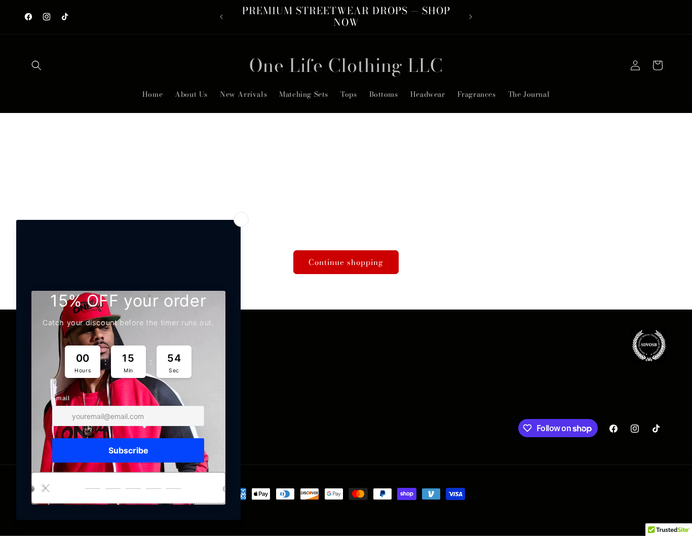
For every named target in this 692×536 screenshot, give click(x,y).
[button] (36, 65)
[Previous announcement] (221, 16)
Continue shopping (346, 262)
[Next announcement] (470, 16)
